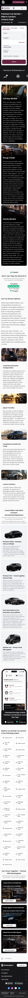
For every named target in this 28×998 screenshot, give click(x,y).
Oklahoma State (20, 822)
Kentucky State (20, 796)
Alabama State (7, 854)
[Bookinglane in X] (16, 988)
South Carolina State (21, 775)
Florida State (21, 750)
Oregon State (21, 789)
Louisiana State (7, 762)
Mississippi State (20, 802)
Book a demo (9, 901)
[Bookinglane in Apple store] (9, 983)
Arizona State (21, 860)
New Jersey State (21, 769)
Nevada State (8, 738)
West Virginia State (7, 749)
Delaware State (7, 781)
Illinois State (8, 841)
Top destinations (6, 976)
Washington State (7, 847)
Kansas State (8, 864)
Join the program (10, 950)
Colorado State (20, 854)
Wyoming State (20, 762)
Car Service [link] (8, 958)
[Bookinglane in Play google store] (19, 983)
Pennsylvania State (7, 834)
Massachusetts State (21, 847)
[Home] (2, 958)
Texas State (8, 796)
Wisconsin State (7, 815)
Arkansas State (7, 756)
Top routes (4, 979)
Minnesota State (20, 828)
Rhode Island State (7, 822)
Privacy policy (22, 993)
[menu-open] (26, 2)
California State (20, 781)
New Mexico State (7, 802)
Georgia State (8, 828)
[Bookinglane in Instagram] (12, 988)
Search (14, 62)
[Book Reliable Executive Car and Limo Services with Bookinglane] (3, 2)
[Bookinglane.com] (14, 272)
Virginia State (8, 860)
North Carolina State (21, 815)
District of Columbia (7, 809)
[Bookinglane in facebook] (9, 988)
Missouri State (21, 809)
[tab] (6, 8)
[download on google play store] (21, 721)
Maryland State (20, 834)
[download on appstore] (9, 721)
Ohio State (21, 738)
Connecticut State (21, 756)
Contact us (22, 965)
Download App (19, 2)
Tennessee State (21, 841)
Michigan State (7, 769)
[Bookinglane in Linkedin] (19, 988)
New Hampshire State (7, 789)
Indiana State (21, 743)
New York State (7, 743)
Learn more (9, 925)
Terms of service (12, 993)
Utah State (8, 775)
